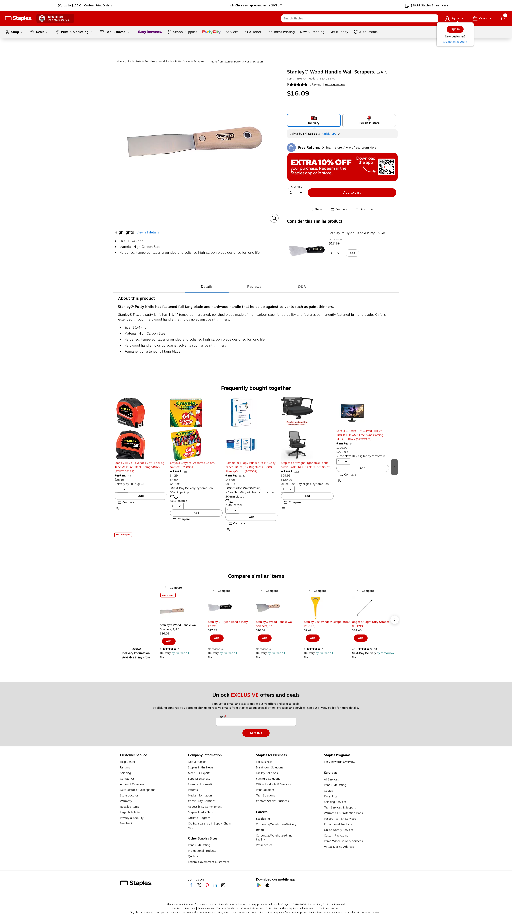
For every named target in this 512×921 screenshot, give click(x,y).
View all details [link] (147, 232)
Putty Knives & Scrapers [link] (189, 61)
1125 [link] (297, 471)
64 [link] (351, 443)
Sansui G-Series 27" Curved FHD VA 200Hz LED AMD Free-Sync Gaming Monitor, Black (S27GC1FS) (359, 435)
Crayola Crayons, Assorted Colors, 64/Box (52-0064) (192, 465)
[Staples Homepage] (18, 18)
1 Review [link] (315, 84)
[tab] (207, 287)
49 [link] (129, 475)
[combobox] (359, 18)
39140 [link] (242, 475)
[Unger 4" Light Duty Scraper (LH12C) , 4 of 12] (376, 608)
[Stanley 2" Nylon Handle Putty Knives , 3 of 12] (232, 608)
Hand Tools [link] (165, 61)
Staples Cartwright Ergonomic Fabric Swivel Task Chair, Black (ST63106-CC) (306, 465)
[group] (140, 467)
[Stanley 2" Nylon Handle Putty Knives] (307, 251)
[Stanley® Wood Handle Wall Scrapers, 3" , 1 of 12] (280, 608)
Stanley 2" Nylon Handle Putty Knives (357, 233)
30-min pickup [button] (179, 492)
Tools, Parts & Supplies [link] (141, 61)
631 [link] (185, 471)
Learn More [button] (368, 148)
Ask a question (335, 84)
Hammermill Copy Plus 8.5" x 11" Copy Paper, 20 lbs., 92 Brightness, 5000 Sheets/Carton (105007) (250, 467)
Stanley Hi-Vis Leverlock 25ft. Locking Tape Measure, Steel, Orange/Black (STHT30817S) (139, 467)
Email (221, 717)
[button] (434, 18)
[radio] (314, 120)
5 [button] (288, 84)
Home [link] (120, 61)
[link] (85, 6)
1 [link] (179, 649)
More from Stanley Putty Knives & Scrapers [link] (237, 62)
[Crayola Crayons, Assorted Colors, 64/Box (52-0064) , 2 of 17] (196, 429)
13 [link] (375, 649)
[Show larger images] (274, 218)
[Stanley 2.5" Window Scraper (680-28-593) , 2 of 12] (328, 608)
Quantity (296, 187)
